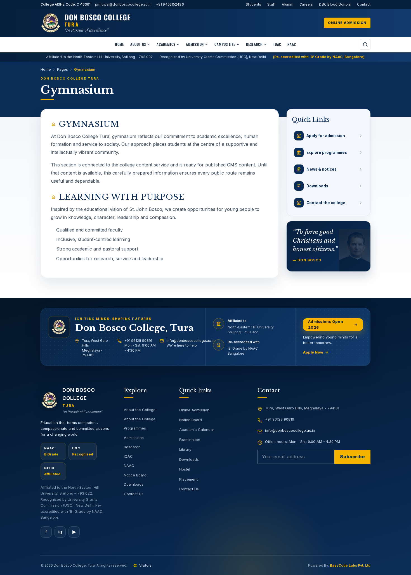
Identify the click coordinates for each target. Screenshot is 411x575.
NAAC (291, 44)
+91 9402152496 (170, 4)
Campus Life (224, 44)
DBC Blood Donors (335, 4)
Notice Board (135, 475)
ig (60, 532)
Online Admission (347, 23)
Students (253, 4)
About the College (139, 409)
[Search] (365, 44)
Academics (166, 44)
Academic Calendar (196, 429)
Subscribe (352, 456)
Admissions (134, 437)
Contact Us (133, 494)
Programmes (135, 428)
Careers (306, 4)
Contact (363, 4)
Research (254, 44)
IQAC (277, 44)
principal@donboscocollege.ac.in (123, 4)
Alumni (287, 4)
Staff (271, 4)
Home (119, 44)
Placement (188, 479)
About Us (138, 44)
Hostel (184, 469)
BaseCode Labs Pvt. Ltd (350, 565)
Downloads (133, 484)
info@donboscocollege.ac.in (190, 340)
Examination (189, 439)
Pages (62, 69)
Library (185, 449)
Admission (195, 44)
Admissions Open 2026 (325, 324)
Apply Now (313, 352)
